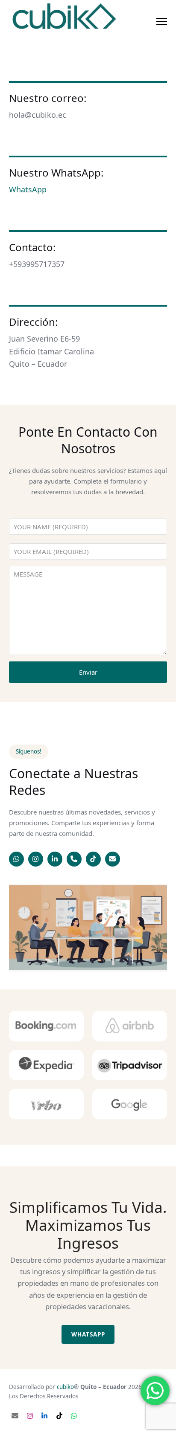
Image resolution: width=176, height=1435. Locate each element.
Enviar (88, 672)
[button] (161, 21)
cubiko (65, 1387)
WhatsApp (28, 189)
